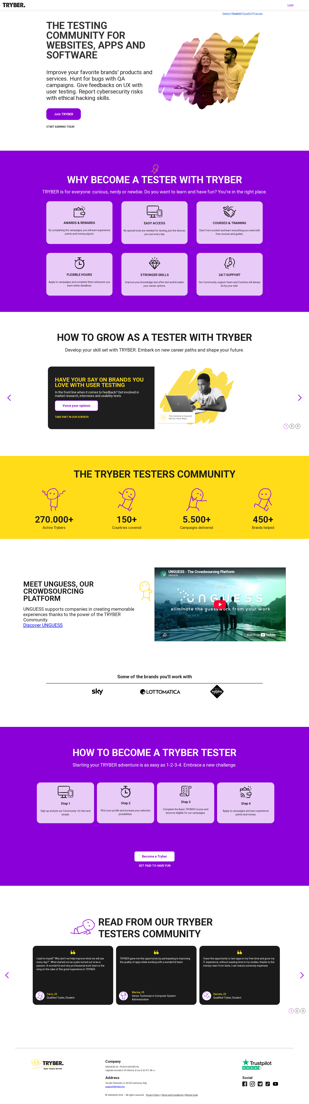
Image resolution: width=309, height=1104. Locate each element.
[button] (9, 398)
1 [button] (286, 426)
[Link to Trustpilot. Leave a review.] (260, 1064)
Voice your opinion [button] (76, 405)
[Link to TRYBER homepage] (14, 5)
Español (247, 13)
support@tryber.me (115, 1086)
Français (258, 13)
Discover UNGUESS (43, 625)
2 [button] (292, 426)
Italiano (226, 13)
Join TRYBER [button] (63, 114)
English (236, 13)
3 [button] (303, 1010)
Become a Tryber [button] (154, 856)
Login (291, 5)
